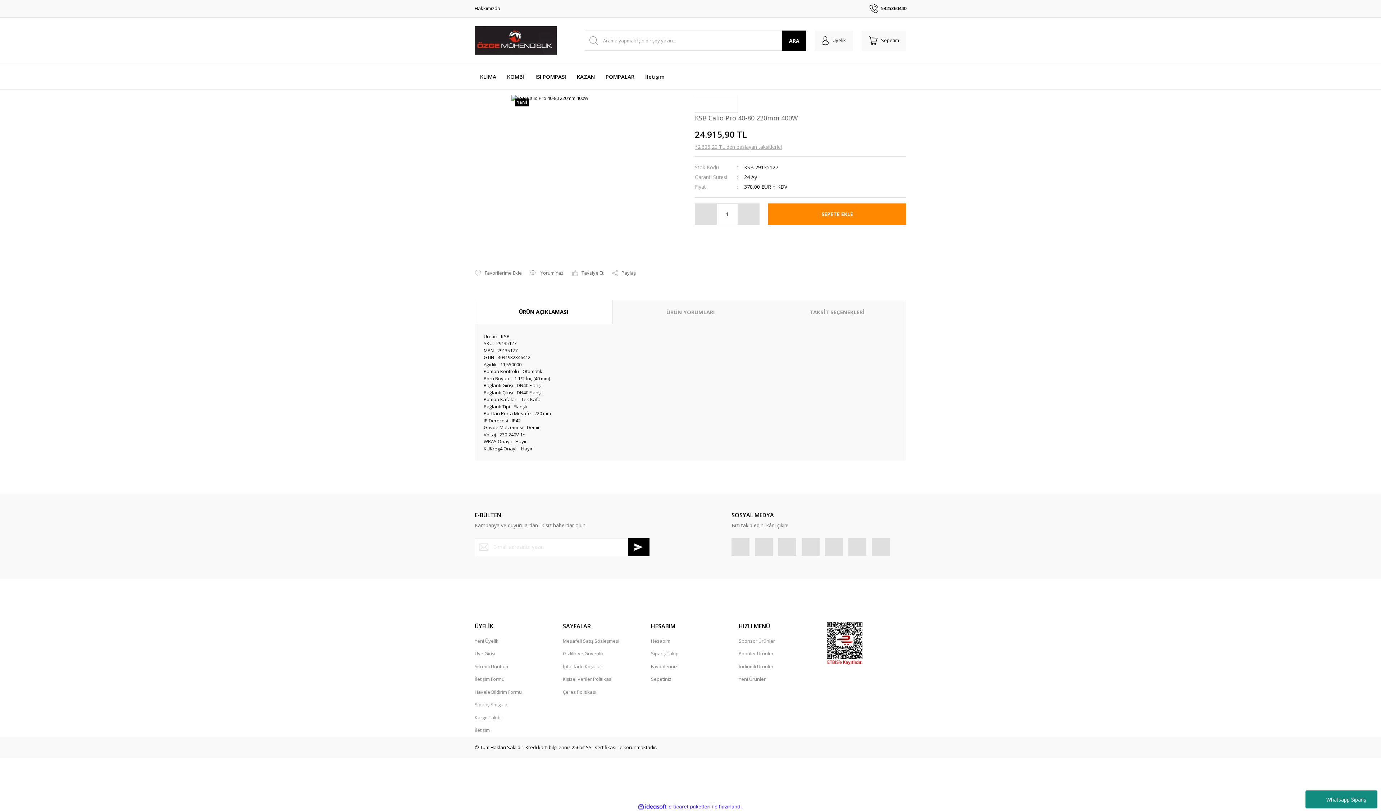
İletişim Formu (490, 679)
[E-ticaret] (690, 807)
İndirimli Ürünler (756, 666)
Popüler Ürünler (756, 653)
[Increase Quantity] (748, 214)
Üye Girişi (485, 653)
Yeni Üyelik (486, 641)
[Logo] (516, 40)
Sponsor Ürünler (757, 641)
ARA (794, 40)
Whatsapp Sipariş (1346, 799)
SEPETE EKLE (837, 214)
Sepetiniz (661, 679)
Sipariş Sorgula (491, 704)
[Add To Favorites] (498, 273)
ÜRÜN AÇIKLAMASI (544, 311)
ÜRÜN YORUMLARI (690, 312)
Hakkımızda (487, 8)
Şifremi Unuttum (492, 666)
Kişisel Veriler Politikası (587, 679)
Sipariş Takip (665, 653)
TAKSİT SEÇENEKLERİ (837, 312)
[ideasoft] (652, 807)
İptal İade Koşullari (583, 666)
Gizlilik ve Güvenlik (583, 653)
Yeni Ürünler (752, 679)
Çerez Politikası (579, 692)
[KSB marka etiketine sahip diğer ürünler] (716, 104)
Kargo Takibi (488, 717)
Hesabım (660, 641)
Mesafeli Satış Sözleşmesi (591, 641)
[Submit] (639, 547)
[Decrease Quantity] (706, 214)
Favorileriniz (664, 666)
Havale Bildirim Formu (498, 692)
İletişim (482, 730)
